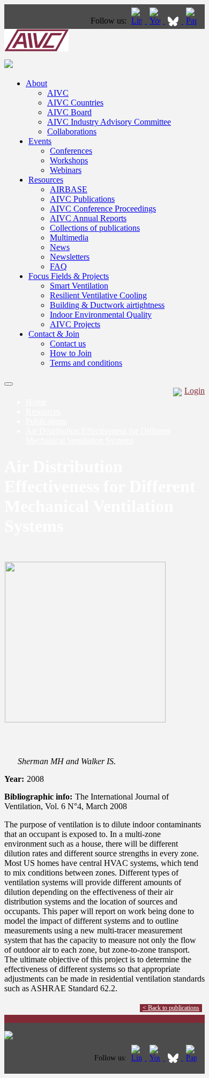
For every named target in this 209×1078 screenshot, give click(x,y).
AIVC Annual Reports (88, 218)
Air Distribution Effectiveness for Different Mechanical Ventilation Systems (98, 435)
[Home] (36, 48)
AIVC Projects (75, 324)
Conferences (71, 150)
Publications (46, 421)
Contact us (68, 343)
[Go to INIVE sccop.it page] (194, 20)
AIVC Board (69, 112)
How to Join (71, 353)
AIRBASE (68, 189)
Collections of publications (95, 227)
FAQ (58, 266)
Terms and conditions (86, 362)
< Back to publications (171, 1008)
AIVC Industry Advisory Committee (109, 121)
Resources (45, 179)
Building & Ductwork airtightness (107, 305)
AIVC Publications (82, 198)
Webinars (65, 170)
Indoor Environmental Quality (101, 314)
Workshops (69, 160)
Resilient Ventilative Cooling (98, 295)
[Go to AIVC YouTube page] (156, 20)
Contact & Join (53, 333)
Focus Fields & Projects (68, 276)
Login (194, 390)
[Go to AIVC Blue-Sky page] (174, 20)
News (60, 247)
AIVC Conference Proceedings (103, 208)
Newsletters (69, 256)
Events (39, 141)
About (36, 83)
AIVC (58, 92)
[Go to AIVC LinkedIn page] (138, 20)
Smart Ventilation (79, 285)
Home (36, 401)
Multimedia (69, 237)
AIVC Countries (75, 102)
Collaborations (71, 131)
